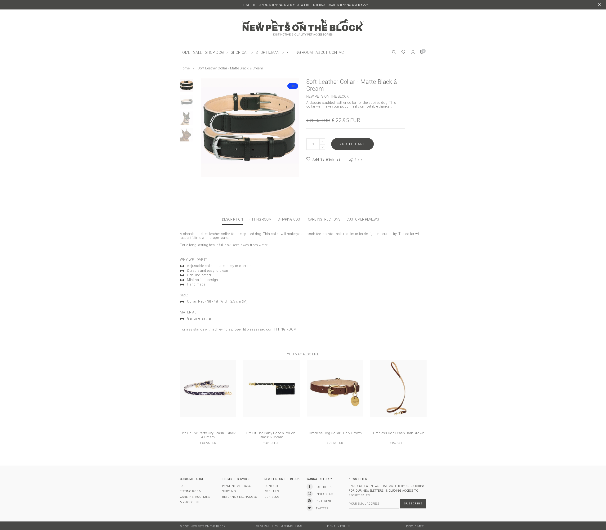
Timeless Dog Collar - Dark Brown (335, 433)
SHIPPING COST (290, 219)
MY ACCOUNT (190, 502)
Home (185, 68)
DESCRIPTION (232, 219)
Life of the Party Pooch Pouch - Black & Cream (271, 435)
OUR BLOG (272, 496)
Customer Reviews (363, 219)
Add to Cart (352, 144)
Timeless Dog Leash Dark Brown (398, 433)
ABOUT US (271, 491)
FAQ (183, 486)
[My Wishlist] (403, 52)
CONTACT (271, 486)
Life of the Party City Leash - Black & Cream (208, 435)
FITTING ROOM (260, 219)
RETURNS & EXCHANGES (239, 496)
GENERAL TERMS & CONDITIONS (279, 526)
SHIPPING (229, 491)
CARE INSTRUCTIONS (324, 219)
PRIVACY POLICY (338, 526)
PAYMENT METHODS (236, 486)
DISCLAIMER (415, 526)
